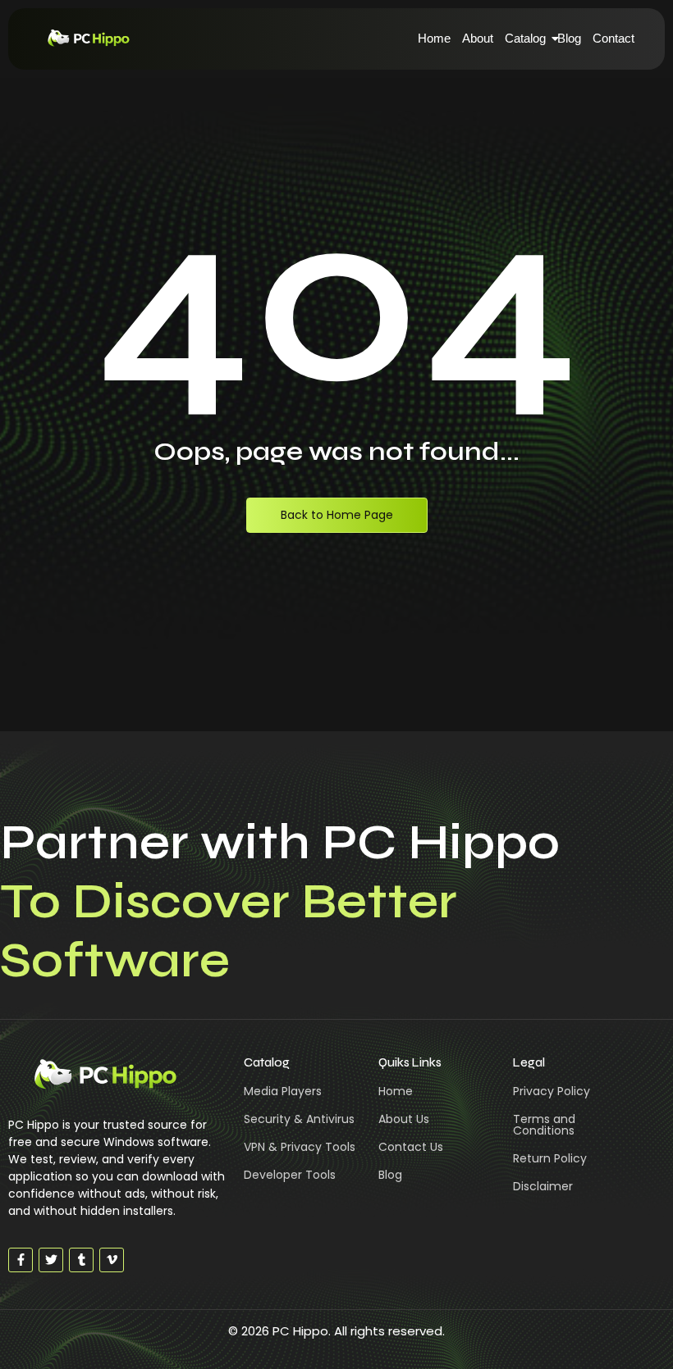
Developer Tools (290, 1175)
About (477, 38)
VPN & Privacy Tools (299, 1147)
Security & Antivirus (299, 1119)
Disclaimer (543, 1186)
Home (434, 38)
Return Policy (550, 1158)
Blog (569, 38)
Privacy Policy (551, 1091)
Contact (613, 38)
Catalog (525, 38)
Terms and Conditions (544, 1125)
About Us (403, 1119)
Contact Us (410, 1147)
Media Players (283, 1091)
